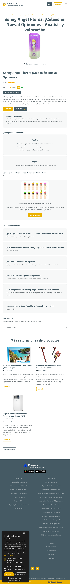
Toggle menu (67, 4)
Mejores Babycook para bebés (51, 509)
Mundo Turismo (51, 547)
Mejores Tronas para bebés (51, 512)
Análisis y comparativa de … (36, 15)
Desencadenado (51, 551)
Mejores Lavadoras (51, 482)
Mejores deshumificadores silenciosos (51, 527)
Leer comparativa (35, 215)
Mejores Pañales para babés (51, 516)
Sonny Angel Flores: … (52, 15)
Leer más (7, 387)
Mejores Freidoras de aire (51, 505)
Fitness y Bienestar (19, 497)
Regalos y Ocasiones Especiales (19, 505)
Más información (8, 555)
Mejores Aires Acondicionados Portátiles (51, 493)
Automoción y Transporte (19, 482)
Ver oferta (8, 109)
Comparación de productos (20, 15)
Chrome (59, 582)
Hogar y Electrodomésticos (18, 490)
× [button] (26, 533)
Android (53, 582)
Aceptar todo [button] (9, 574)
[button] (15, 578)
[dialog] (15, 556)
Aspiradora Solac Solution (51, 531)
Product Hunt (51, 558)
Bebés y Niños (18, 501)
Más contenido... (9, 449)
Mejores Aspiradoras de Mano (51, 490)
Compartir (19, 109)
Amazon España (11, 328)
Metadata (51, 554)
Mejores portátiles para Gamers (51, 535)
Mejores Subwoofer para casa (51, 524)
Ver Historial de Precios (12, 92)
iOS (49, 582)
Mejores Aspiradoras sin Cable (51, 486)
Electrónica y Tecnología (19, 493)
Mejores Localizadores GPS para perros (51, 501)
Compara (58, 4)
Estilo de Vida (19, 509)
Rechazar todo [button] (21, 574)
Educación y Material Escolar (19, 486)
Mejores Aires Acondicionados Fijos (51, 497)
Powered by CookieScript (15, 580)
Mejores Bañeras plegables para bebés (51, 520)
